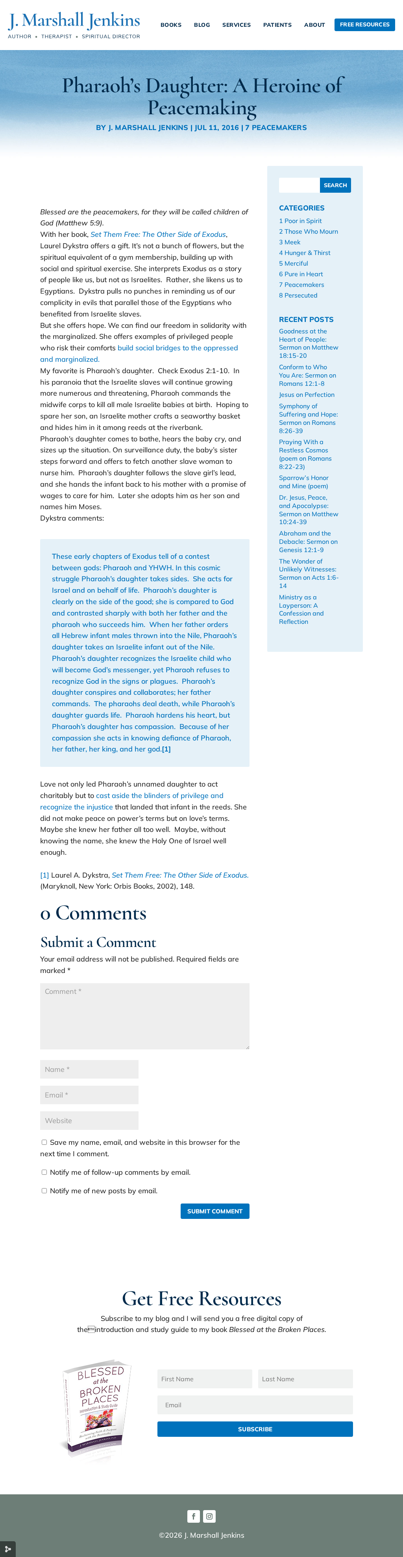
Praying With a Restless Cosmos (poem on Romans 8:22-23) (305, 454)
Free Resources (365, 24)
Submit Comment (215, 1211)
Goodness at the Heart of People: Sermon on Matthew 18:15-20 (308, 343)
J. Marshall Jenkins (148, 127)
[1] (44, 875)
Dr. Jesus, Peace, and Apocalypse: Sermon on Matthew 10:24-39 (308, 509)
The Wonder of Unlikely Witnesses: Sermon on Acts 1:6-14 (309, 573)
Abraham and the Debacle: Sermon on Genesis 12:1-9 (308, 541)
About (314, 24)
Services (236, 24)
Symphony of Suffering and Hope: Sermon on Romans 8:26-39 (308, 418)
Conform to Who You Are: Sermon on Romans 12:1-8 (307, 375)
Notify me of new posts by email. (103, 1190)
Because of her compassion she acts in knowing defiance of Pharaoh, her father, (141, 738)
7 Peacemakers (276, 127)
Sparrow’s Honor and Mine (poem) (304, 482)
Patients (277, 24)
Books (171, 24)
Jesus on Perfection (307, 394)
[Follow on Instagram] (209, 1516)
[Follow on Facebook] (193, 1516)
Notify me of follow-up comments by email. (120, 1172)
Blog (202, 24)
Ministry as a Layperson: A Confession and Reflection (301, 609)
